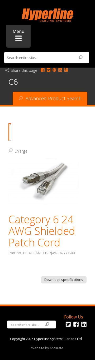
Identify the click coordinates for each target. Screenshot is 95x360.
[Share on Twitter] (48, 70)
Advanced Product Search (53, 98)
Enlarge (21, 151)
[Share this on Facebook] (43, 70)
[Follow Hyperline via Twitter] (68, 326)
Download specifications (63, 279)
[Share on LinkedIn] (60, 70)
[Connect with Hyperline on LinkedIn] (84, 326)
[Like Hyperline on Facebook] (76, 326)
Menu (18, 31)
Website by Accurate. (47, 348)
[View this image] (9, 132)
